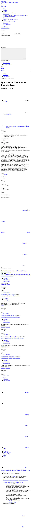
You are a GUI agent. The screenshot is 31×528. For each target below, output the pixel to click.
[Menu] (1, 5)
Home (4, 9)
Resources (5, 18)
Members (5, 23)
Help (4, 455)
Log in (2, 68)
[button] (11, 46)
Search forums (12, 12)
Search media (12, 21)
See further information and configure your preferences (15, 480)
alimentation (20, 126)
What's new (6, 14)
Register (5, 10)
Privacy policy (6, 453)
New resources (11, 16)
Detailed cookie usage (14, 500)
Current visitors (6, 24)
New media (19, 15)
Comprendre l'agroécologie (13, 295)
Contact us (5, 451)
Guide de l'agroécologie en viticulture (15, 338)
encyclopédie (26, 126)
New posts (5, 12)
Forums (5, 11)
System (27, 414)
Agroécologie (6, 281)
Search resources (14, 19)
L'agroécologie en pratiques (13, 358)
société (7, 127)
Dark (26, 436)
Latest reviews (6, 19)
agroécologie (14, 126)
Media (4, 20)
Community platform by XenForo (15, 470)
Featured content (7, 15)
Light (26, 425)
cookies (13, 476)
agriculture (8, 126)
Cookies (27, 392)
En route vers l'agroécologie (13, 317)
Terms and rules (7, 452)
